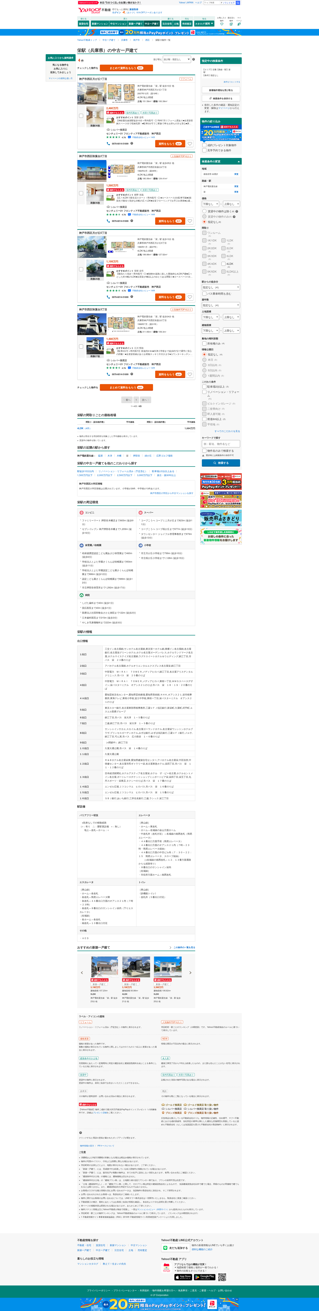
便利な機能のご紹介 (202, 1249)
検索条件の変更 (211, 161)
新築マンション (100, 23)
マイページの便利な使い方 (61, 78)
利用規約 (144, 1290)
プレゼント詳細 (100, 1112)
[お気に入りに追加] (189, 143)
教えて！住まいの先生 (114, 1263)
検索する (223, 463)
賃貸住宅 (83, 23)
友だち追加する (178, 1248)
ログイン (116, 12)
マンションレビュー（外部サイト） (153, 1209)
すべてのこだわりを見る (227, 431)
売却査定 (187, 23)
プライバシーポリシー (98, 1290)
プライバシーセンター (125, 1290)
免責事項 (182, 1290)
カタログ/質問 (202, 23)
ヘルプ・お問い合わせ (220, 1290)
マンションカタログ (87, 1263)
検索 (238, 3)
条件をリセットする (232, 81)
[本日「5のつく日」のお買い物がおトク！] (117, 2)
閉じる (144, 56)
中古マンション (118, 23)
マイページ (224, 108)
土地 (176, 23)
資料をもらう (170, 143)
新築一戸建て (136, 23)
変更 (236, 174)
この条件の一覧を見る (184, 947)
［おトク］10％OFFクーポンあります (143, 12)
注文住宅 (167, 23)
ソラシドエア (229, 2)
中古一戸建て (152, 23)
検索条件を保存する (162, 54)
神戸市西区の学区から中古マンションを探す (171, 493)
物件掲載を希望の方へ (164, 1290)
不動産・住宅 (84, 1245)
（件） (84, 428)
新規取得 (134, 9)
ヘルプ (198, 2)
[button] (82, 961)
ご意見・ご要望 (198, 1290)
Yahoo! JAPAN (186, 2)
